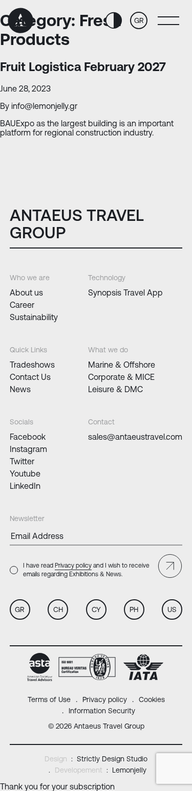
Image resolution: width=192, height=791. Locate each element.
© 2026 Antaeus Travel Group (96, 726)
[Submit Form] (170, 566)
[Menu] (165, 20)
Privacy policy (73, 565)
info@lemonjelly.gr (44, 105)
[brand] (22, 20)
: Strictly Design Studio (96, 759)
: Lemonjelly (100, 770)
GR (139, 20)
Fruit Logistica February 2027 (83, 67)
